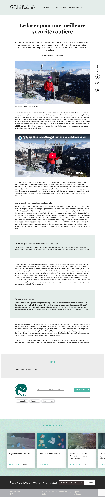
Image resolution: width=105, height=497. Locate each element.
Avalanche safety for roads (29, 369)
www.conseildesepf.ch (31, 493)
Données (34, 401)
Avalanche (22, 401)
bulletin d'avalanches (57, 189)
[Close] (94, 7)
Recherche (47, 8)
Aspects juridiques (77, 493)
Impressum (91, 493)
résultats (23, 273)
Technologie (48, 401)
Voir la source (80, 390)
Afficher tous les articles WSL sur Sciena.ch (50, 390)
